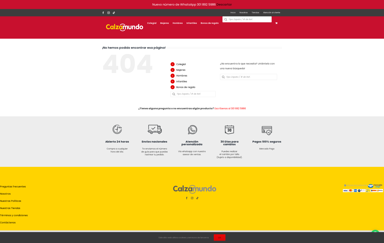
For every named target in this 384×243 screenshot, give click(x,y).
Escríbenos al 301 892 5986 (230, 108)
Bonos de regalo (185, 87)
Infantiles (181, 81)
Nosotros (5, 193)
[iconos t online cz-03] (192, 117)
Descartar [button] (224, 4)
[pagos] (363, 183)
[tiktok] (197, 198)
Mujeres (180, 70)
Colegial (181, 64)
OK (219, 237)
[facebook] (187, 198)
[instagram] (192, 198)
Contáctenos (8, 222)
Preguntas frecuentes (13, 186)
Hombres (181, 75)
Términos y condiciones (14, 215)
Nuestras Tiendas (10, 208)
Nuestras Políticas (10, 201)
